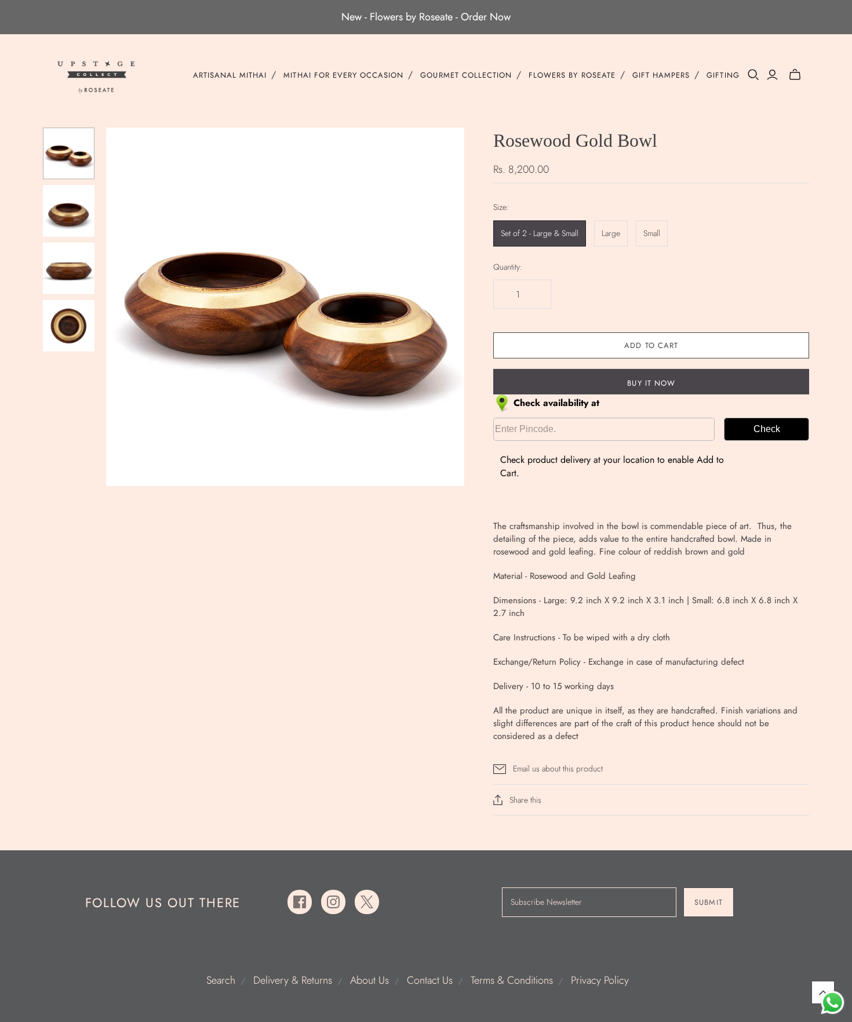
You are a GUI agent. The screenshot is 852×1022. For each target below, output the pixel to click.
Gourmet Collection (466, 75)
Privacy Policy (600, 980)
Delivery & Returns (292, 980)
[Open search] (753, 75)
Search (220, 980)
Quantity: (507, 267)
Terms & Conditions (512, 980)
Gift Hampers (661, 75)
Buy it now (651, 383)
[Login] (772, 74)
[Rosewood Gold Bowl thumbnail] (68, 153)
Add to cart (651, 345)
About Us (369, 980)
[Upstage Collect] (96, 77)
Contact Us (430, 980)
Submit (708, 902)
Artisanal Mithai (230, 75)
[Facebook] (299, 902)
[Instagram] (333, 902)
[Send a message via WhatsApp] (832, 1002)
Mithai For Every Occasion (343, 75)
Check (766, 429)
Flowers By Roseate (572, 75)
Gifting (723, 75)
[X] (367, 902)
